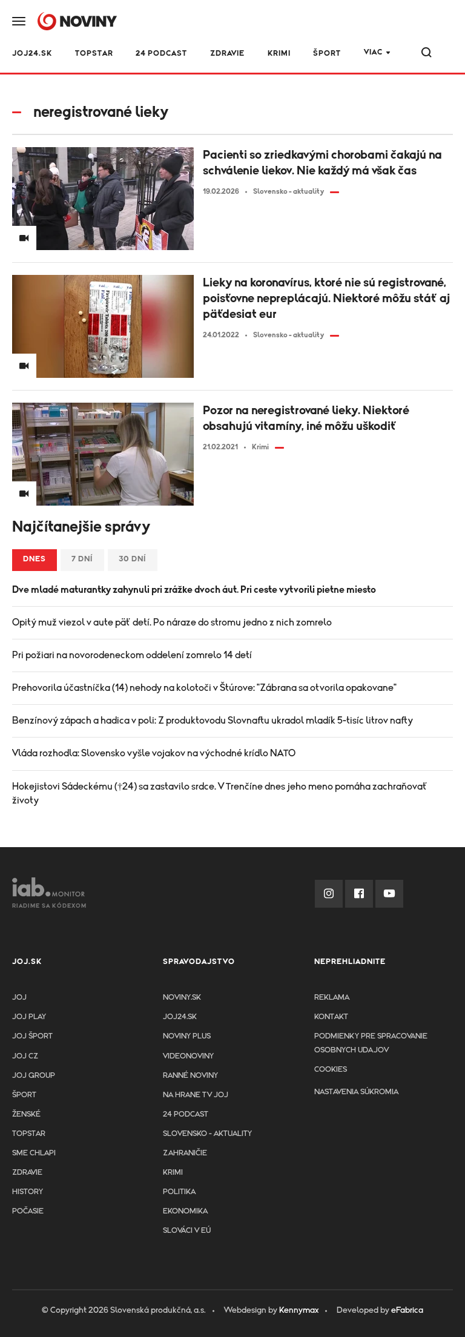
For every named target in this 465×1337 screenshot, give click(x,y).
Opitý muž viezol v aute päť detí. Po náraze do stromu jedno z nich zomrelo (172, 622)
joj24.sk (180, 1017)
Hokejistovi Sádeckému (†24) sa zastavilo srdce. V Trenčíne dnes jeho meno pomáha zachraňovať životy (219, 793)
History (27, 1192)
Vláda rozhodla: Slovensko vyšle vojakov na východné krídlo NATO (153, 753)
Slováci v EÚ (187, 1231)
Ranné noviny (190, 1076)
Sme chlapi (34, 1153)
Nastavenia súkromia (356, 1092)
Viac (373, 52)
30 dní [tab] (133, 559)
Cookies (330, 1070)
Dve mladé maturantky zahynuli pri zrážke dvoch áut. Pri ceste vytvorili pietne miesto (194, 590)
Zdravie (227, 54)
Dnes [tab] (34, 559)
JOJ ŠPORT (32, 1036)
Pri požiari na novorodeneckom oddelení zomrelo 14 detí (132, 655)
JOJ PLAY (29, 1017)
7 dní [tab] (82, 559)
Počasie (28, 1211)
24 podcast (161, 54)
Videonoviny (188, 1056)
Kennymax (298, 1310)
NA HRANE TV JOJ (195, 1095)
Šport (327, 54)
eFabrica (407, 1310)
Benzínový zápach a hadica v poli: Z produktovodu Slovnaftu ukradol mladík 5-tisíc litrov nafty (212, 720)
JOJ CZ (25, 1056)
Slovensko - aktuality (207, 1134)
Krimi (279, 54)
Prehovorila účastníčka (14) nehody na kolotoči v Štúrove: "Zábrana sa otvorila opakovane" (204, 688)
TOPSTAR (94, 54)
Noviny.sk (182, 998)
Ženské (26, 1114)
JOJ (19, 998)
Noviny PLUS (187, 1036)
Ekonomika (185, 1211)
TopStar (28, 1134)
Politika (179, 1192)
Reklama (331, 998)
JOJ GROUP (33, 1076)
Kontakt (331, 1017)
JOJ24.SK (32, 54)
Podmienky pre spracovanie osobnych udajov (370, 1043)
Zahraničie (185, 1153)
